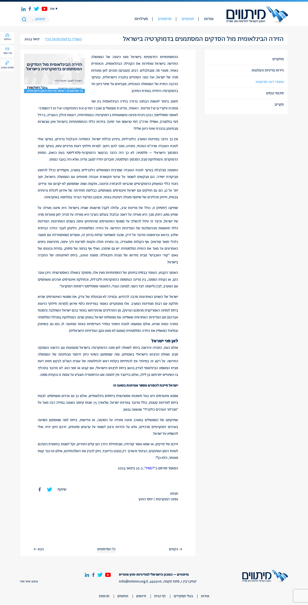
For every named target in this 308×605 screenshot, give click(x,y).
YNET (150, 468)
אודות (209, 19)
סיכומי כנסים (275, 93)
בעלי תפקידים (183, 596)
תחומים (188, 19)
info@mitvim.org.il (133, 581)
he (52, 8)
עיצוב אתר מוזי (29, 581)
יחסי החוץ (146, 499)
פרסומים (164, 19)
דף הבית (160, 596)
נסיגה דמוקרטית (167, 499)
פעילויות (141, 19)
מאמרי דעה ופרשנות (270, 81)
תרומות (104, 596)
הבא (41, 549)
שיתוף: (61, 489)
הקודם (173, 549)
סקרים (279, 104)
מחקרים (278, 59)
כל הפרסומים (106, 549)
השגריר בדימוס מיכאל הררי (63, 39)
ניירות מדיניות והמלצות (268, 70)
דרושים (141, 596)
